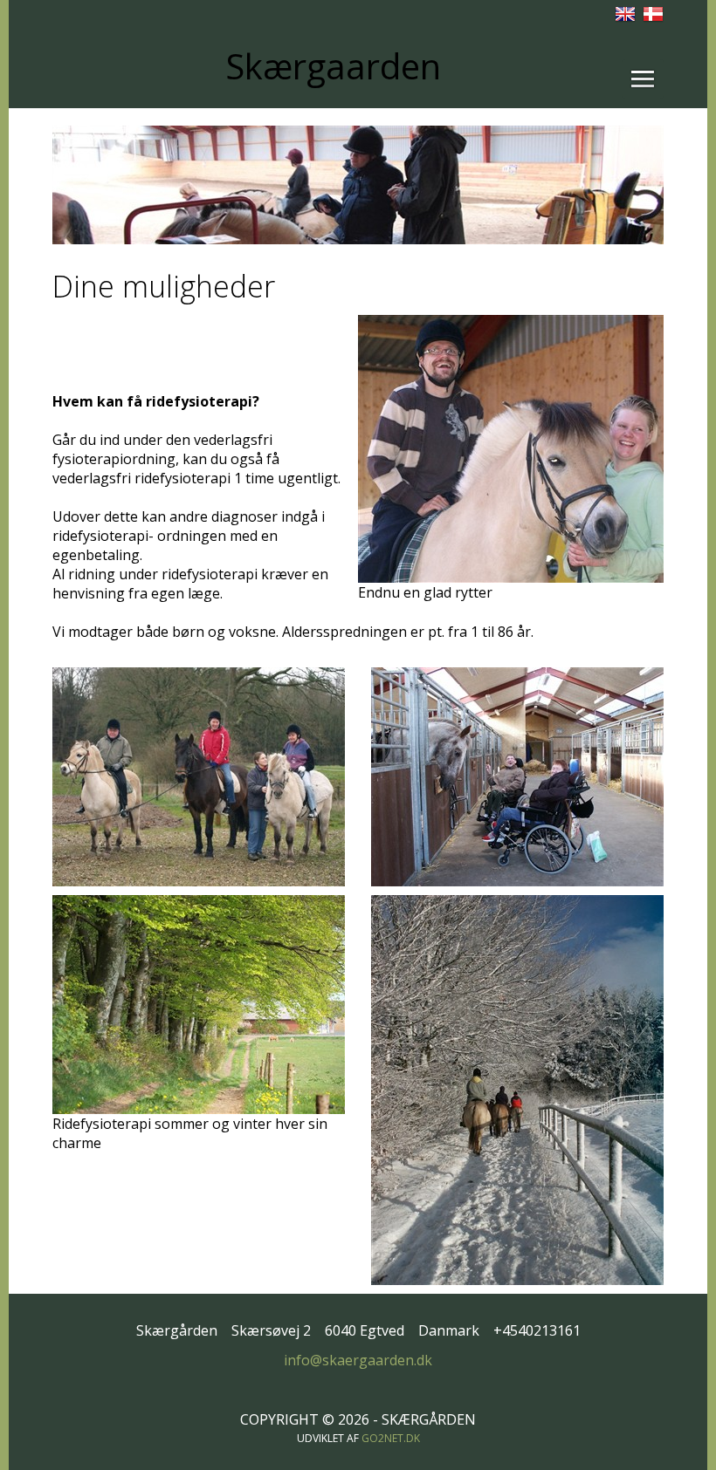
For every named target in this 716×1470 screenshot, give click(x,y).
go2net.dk (390, 1438)
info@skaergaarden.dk (358, 1360)
